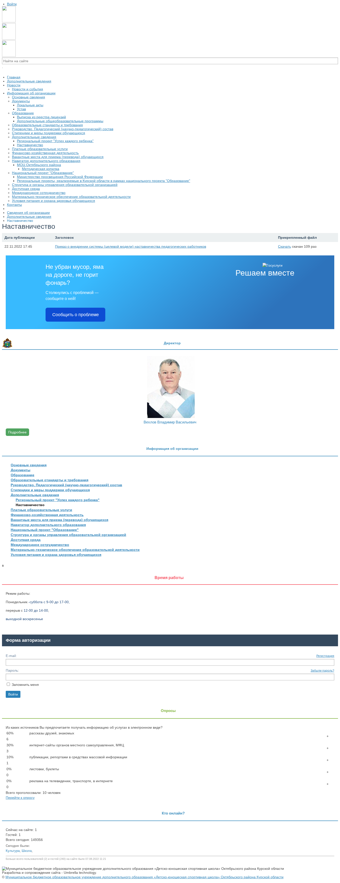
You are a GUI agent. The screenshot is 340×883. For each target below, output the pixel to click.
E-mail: (11, 656)
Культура (13, 851)
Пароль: (12, 670)
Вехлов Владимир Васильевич (170, 422)
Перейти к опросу (20, 798)
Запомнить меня (25, 685)
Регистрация (325, 656)
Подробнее (17, 432)
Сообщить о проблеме (75, 314)
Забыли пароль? (322, 670)
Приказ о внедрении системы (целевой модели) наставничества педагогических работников (130, 246)
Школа (27, 851)
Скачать (284, 246)
